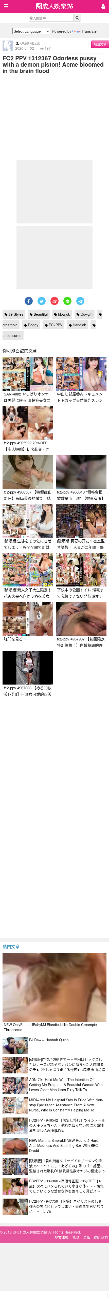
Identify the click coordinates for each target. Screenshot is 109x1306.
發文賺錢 (62, 1237)
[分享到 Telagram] (80, 301)
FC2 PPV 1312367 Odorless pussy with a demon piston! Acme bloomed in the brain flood (53, 64)
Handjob (79, 324)
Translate (89, 31)
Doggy (32, 324)
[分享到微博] (54, 301)
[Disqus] (54, 763)
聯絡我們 (101, 1237)
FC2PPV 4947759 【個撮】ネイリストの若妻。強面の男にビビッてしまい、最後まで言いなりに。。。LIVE (67, 1206)
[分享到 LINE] (67, 301)
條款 (75, 1237)
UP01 (57, 6)
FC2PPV (55, 324)
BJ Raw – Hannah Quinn (49, 1039)
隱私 (86, 1237)
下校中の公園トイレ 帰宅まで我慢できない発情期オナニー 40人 (80, 596)
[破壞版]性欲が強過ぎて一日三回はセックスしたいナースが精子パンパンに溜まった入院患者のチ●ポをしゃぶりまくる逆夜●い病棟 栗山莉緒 (67, 1064)
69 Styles (15, 314)
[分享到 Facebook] (29, 301)
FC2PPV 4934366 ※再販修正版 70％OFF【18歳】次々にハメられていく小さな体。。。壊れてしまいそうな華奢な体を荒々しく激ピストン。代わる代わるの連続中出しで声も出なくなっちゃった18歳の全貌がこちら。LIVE (66, 1191)
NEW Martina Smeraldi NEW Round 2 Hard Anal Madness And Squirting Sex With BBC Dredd (63, 1145)
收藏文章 (100, 44)
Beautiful (40, 314)
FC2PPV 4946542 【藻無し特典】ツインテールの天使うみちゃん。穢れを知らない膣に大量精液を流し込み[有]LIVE (67, 1125)
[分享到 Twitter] (42, 301)
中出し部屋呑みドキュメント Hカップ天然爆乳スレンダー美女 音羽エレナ (80, 400)
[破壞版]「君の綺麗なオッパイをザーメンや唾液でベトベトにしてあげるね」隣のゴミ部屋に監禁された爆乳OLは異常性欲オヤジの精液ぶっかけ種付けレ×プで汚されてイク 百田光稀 (67, 1168)
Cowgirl (86, 314)
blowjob (63, 314)
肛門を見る (13, 638)
